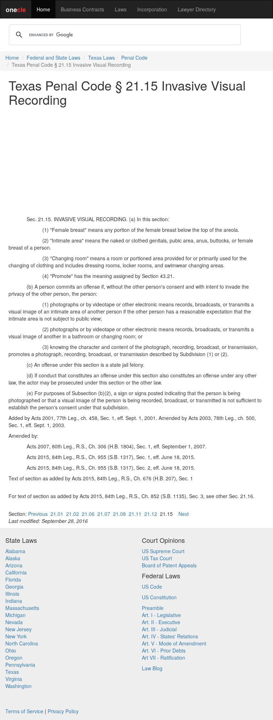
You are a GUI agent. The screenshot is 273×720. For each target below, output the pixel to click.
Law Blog (152, 668)
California (16, 572)
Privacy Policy (63, 711)
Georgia (14, 586)
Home (43, 9)
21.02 (72, 513)
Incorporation (152, 9)
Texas (12, 671)
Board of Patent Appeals (169, 565)
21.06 (88, 513)
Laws (121, 9)
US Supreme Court (163, 551)
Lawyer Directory (197, 9)
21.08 (119, 513)
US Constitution (159, 597)
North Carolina (21, 643)
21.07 (103, 513)
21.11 (135, 513)
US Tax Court (157, 558)
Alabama (15, 551)
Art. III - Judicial (159, 629)
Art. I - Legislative (161, 614)
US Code (152, 586)
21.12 (150, 513)
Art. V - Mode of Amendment (174, 643)
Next (183, 513)
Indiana (13, 600)
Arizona (13, 565)
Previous (38, 513)
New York (16, 636)
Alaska (12, 558)
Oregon (13, 657)
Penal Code (134, 57)
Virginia (13, 678)
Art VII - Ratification (163, 657)
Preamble (153, 607)
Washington (18, 685)
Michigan (15, 614)
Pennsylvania (20, 664)
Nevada (14, 622)
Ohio (10, 650)
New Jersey (18, 629)
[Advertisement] (136, 161)
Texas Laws (101, 57)
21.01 (56, 513)
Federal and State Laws (53, 57)
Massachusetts (22, 607)
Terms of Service (24, 711)
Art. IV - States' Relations (170, 636)
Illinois (12, 593)
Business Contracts (82, 9)
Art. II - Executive (161, 622)
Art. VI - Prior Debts (164, 650)
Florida (13, 579)
